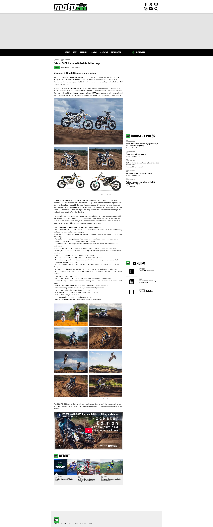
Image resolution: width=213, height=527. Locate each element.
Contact (64, 523)
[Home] (70, 7)
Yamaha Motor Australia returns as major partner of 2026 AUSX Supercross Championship (142, 144)
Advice (94, 52)
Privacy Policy (73, 523)
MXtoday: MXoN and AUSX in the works (64, 480)
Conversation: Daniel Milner (146, 270)
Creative (104, 52)
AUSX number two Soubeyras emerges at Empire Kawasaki (86, 480)
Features (84, 52)
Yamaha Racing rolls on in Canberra (136, 154)
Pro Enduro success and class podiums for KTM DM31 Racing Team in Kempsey (140, 183)
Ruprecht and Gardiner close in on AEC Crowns (139, 173)
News (75, 52)
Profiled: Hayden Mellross (146, 291)
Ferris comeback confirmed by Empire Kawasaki (147, 282)
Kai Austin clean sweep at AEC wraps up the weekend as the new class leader (142, 164)
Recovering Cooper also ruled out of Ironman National (111, 480)
